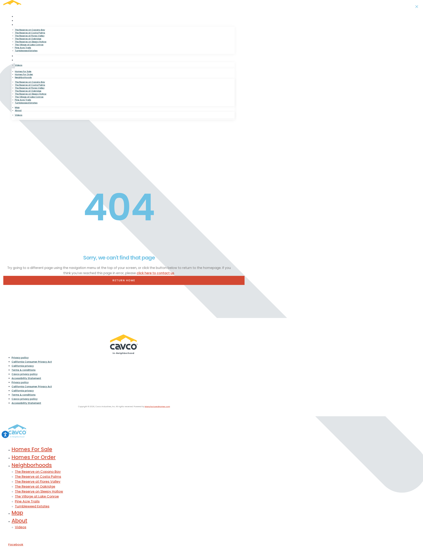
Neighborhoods (24, 24)
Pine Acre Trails (23, 47)
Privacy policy (20, 357)
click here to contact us (155, 273)
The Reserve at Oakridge (28, 38)
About (18, 60)
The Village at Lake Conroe (29, 44)
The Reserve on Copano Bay (30, 29)
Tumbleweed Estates (26, 50)
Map (17, 56)
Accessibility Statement (26, 378)
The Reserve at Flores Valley (29, 35)
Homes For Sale (24, 16)
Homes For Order (25, 20)
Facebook (15, 544)
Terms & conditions (24, 370)
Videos (18, 65)
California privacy (23, 366)
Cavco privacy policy (25, 374)
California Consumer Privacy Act (32, 361)
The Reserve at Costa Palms (30, 32)
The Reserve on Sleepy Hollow (30, 41)
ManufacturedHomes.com (157, 406)
